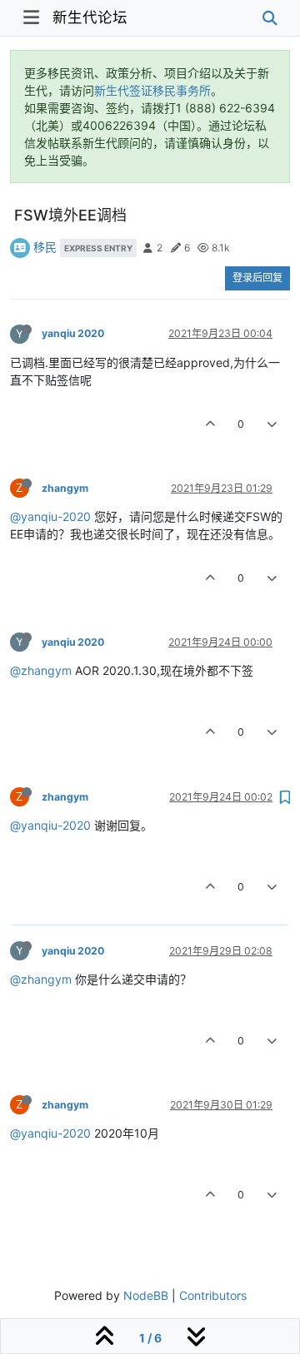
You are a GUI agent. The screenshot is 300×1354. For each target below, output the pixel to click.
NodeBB (145, 1295)
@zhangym (41, 670)
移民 (45, 247)
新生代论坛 (90, 17)
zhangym (65, 488)
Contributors (213, 1295)
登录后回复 (257, 277)
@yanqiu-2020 (50, 516)
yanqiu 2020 (73, 333)
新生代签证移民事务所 (152, 90)
